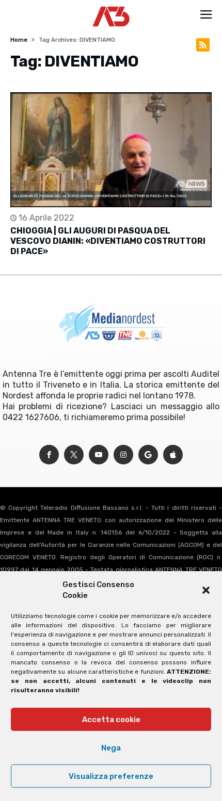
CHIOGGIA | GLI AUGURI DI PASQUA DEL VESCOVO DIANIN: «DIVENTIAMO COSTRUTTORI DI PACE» (107, 241)
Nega (111, 748)
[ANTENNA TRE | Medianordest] (111, 6)
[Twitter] (74, 455)
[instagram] (123, 455)
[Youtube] (98, 455)
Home (18, 40)
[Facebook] (49, 455)
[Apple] (173, 455)
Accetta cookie (111, 719)
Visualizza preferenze (111, 776)
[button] (206, 590)
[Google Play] (148, 455)
